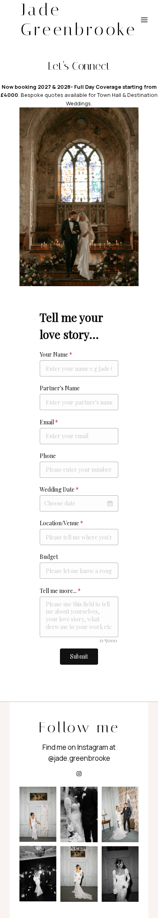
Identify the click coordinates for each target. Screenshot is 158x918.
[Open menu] (144, 20)
